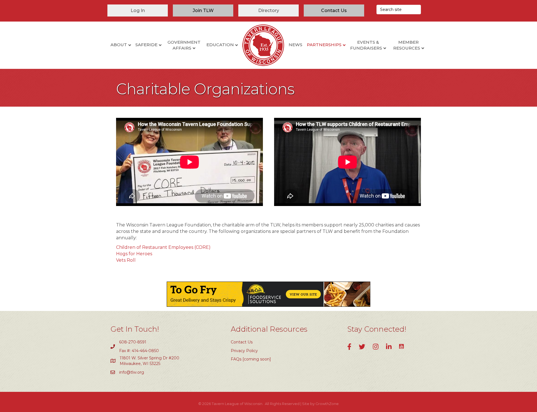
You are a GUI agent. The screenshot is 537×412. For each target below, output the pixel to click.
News (295, 44)
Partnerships (324, 44)
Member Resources (406, 45)
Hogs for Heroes (134, 253)
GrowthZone (327, 403)
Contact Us (242, 342)
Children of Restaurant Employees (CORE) (163, 247)
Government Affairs (184, 45)
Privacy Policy (244, 350)
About (118, 44)
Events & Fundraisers (366, 45)
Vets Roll (126, 260)
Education (220, 44)
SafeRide (146, 44)
